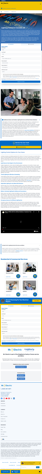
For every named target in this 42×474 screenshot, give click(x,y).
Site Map (2, 434)
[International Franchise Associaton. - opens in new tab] (3, 439)
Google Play (21, 378)
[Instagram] (4, 398)
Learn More (36, 300)
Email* (3, 56)
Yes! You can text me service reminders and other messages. (13, 74)
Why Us (2, 411)
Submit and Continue (21, 81)
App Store (22, 375)
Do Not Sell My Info (20, 465)
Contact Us (3, 418)
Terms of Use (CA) (13, 462)
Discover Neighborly (20, 366)
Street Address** (5, 65)
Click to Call (6, 471)
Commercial (32, 44)
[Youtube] (6, 398)
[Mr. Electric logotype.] (15, 350)
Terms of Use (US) (5, 462)
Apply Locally (3, 421)
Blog (2, 429)
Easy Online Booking (22, 147)
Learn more (8, 276)
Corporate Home (4, 436)
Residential (11, 44)
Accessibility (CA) (12, 465)
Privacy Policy (4, 79)
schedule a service (19, 250)
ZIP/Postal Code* (4, 69)
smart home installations (29, 130)
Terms (37, 78)
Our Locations (3, 431)
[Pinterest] (9, 398)
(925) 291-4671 (6, 389)
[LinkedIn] (14, 398)
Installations (8, 291)
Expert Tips (3, 427)
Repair (24, 273)
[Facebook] (1, 398)
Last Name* (4, 52)
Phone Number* (4, 60)
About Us (2, 414)
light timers (29, 180)
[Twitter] (11, 398)
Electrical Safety (9, 273)
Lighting (24, 291)
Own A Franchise (4, 416)
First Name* (4, 47)
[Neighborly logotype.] (29, 350)
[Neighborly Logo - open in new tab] (3, 0)
